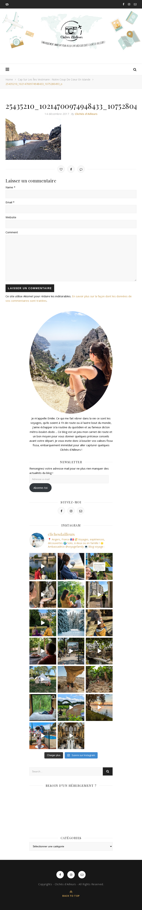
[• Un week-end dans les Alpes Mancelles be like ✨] (99, 566)
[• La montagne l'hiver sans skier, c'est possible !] (71, 622)
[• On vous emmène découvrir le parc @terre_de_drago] (99, 651)
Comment (12, 232)
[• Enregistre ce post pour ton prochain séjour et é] (71, 735)
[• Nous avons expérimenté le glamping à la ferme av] (42, 651)
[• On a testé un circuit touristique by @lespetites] (71, 707)
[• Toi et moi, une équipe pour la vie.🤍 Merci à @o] (71, 594)
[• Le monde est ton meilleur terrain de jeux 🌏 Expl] (71, 679)
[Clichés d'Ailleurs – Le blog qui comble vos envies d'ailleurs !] (71, 31)
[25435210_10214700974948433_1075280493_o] (71, 139)
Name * (10, 187)
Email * (10, 202)
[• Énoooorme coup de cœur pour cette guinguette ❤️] (99, 707)
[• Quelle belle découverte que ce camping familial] (42, 735)
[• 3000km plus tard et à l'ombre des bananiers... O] (99, 679)
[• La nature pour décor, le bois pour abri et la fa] (99, 622)
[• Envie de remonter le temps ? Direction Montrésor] (42, 622)
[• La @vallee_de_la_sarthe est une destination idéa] (42, 566)
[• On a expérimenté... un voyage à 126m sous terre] (71, 651)
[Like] (61, 169)
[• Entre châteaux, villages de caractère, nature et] (99, 594)
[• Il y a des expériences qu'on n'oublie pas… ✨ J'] (71, 566)
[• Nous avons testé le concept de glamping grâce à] (42, 679)
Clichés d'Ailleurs (86, 114)
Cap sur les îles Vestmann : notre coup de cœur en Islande (54, 79)
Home (9, 79)
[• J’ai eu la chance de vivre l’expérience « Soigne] (42, 594)
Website (11, 217)
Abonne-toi (40, 488)
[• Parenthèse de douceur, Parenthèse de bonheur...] (42, 707)
